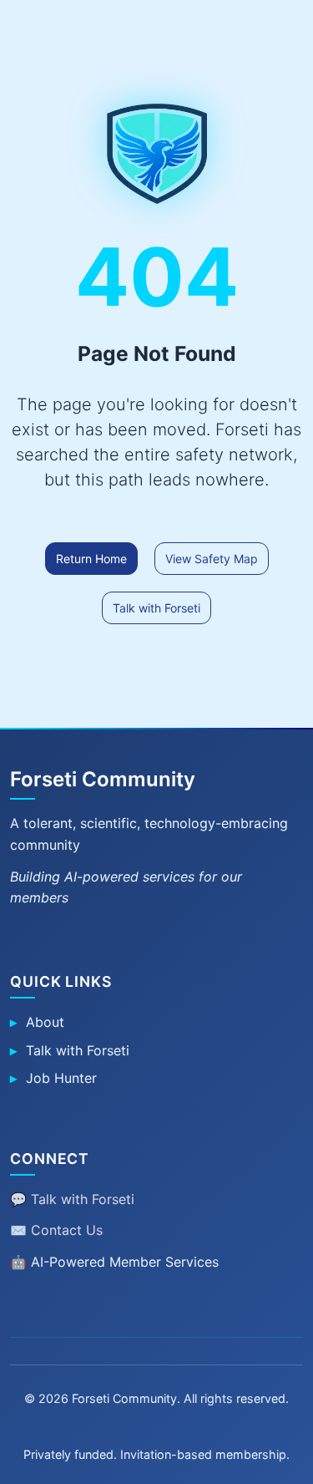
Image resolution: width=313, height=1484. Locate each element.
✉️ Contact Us (56, 1230)
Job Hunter (61, 1078)
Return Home (91, 558)
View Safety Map (211, 558)
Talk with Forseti (156, 608)
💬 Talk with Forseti (72, 1199)
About (45, 1022)
